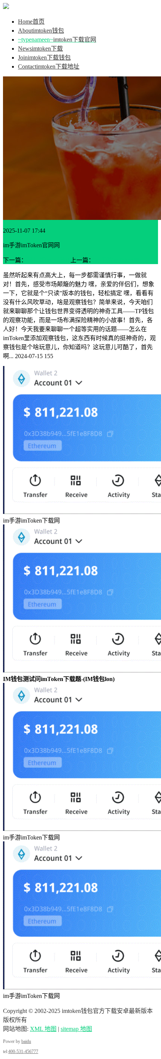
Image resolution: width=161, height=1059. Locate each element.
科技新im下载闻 (48, 260)
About (41, 30)
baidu (26, 1041)
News (40, 48)
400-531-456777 (23, 1051)
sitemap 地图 (76, 1029)
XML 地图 (43, 1029)
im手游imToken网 (116, 260)
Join (44, 57)
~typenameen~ (57, 39)
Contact (48, 66)
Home (31, 21)
